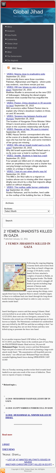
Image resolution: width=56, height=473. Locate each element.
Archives (8, 208)
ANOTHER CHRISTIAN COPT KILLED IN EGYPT (29, 464)
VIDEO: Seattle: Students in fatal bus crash (27, 155)
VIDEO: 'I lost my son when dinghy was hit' (27, 171)
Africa (9, 27)
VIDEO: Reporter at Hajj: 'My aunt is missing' (28, 129)
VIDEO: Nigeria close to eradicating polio (26, 74)
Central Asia (12, 39)
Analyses (11, 31)
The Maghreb (12, 60)
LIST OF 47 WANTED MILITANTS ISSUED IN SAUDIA (28, 460)
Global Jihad (28, 12)
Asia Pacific (12, 35)
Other (9, 52)
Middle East (12, 48)
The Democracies (14, 56)
